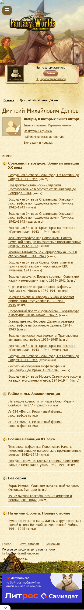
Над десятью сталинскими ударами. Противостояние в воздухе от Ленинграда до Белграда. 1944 (42, 189)
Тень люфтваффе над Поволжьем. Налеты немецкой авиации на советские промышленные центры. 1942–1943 (44, 242)
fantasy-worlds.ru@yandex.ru (20, 553)
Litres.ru (7, 543)
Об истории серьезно (38, 130)
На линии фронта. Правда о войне (39, 513)
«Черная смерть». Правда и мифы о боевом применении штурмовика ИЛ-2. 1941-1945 (41, 301)
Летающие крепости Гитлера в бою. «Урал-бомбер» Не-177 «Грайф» (41, 403)
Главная (9, 100)
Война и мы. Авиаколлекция (34, 394)
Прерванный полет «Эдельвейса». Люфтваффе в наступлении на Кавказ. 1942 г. (43, 313)
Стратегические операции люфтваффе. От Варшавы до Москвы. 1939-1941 (40, 289)
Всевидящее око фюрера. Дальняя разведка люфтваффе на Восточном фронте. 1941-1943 (41, 325)
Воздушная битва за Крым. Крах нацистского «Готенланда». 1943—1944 (42, 230)
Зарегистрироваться (52, 79)
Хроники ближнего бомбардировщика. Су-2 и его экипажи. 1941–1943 (42, 254)
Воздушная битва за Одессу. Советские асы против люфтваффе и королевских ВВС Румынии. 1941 (40, 266)
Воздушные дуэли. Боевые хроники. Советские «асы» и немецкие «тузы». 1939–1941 (43, 278)
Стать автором (29, 543)
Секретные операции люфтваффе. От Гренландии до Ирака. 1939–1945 (36, 368)
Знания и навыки (35, 125)
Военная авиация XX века (31, 439)
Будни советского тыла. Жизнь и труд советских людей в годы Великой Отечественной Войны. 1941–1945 (44, 525)
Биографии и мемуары (38, 142)
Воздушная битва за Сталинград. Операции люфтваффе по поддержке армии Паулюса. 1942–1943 (41, 203)
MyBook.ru (53, 543)
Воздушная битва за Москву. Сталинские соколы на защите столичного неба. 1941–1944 (44, 378)
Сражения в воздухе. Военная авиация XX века (43, 165)
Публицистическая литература (44, 136)
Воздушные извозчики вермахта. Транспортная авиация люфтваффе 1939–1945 (43, 337)
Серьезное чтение (59, 125)
